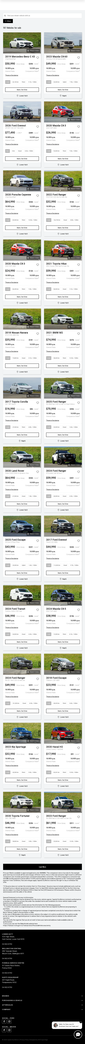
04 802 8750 (7, 944)
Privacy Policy (24, 1040)
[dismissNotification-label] (81, 1022)
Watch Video (34, 51)
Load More (42, 867)
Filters (9, 21)
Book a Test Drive (22, 90)
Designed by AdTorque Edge (39, 1040)
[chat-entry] (78, 1034)
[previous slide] (4, 43)
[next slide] (39, 43)
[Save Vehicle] (37, 58)
